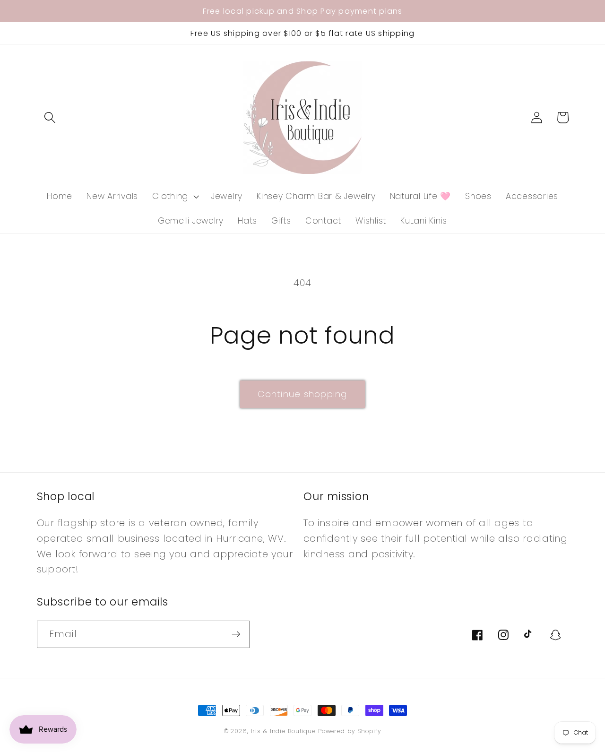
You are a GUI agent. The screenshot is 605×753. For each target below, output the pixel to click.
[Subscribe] (236, 634)
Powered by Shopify (349, 731)
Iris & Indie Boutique (284, 731)
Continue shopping (302, 394)
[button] (50, 117)
